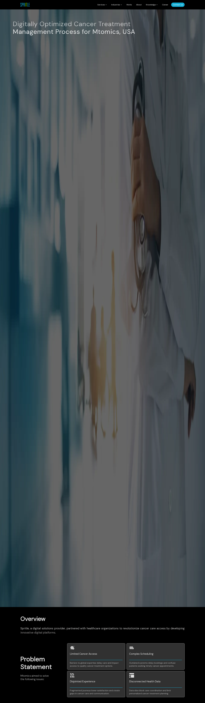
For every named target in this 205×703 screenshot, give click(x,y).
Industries (115, 4)
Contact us (178, 4)
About (139, 4)
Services (101, 4)
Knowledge (151, 4)
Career (165, 4)
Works (129, 4)
